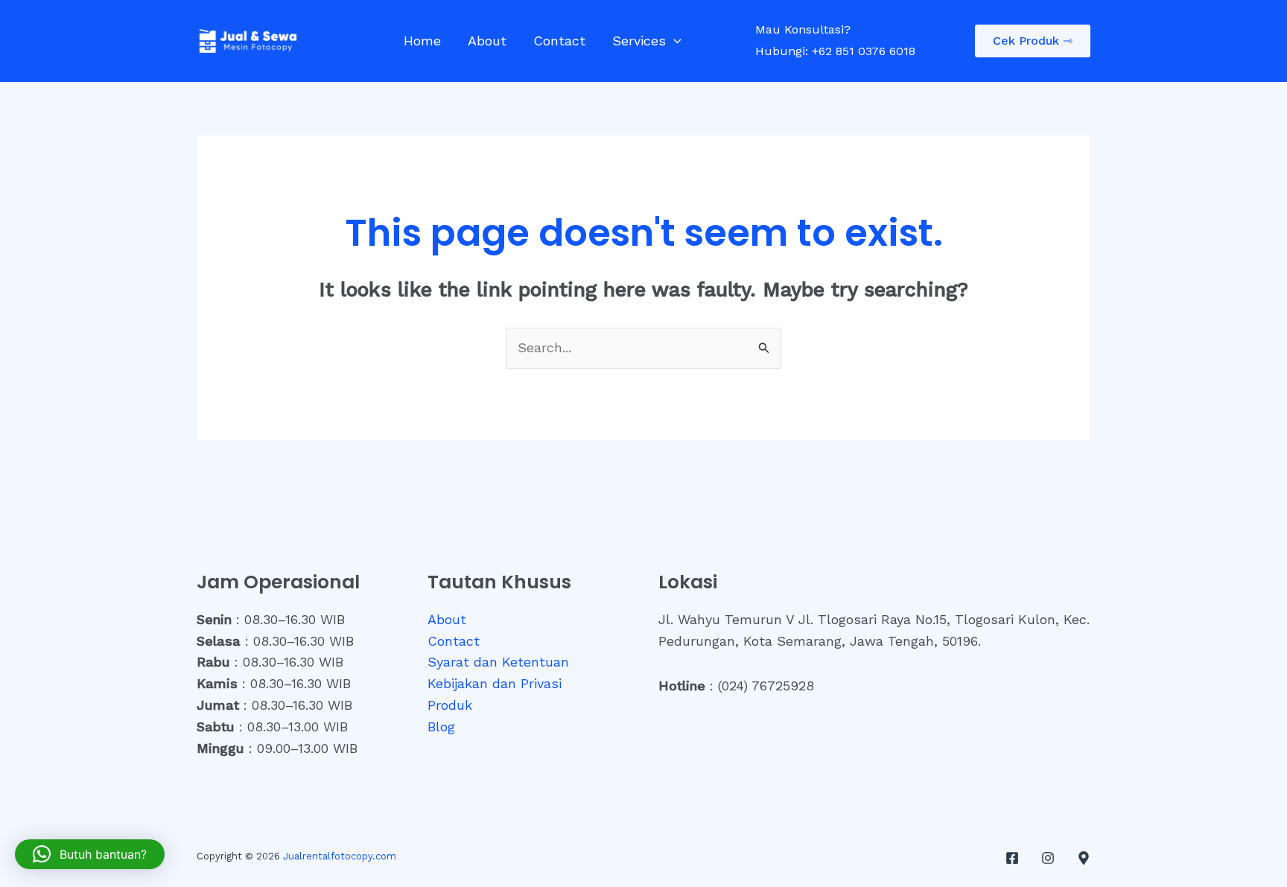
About (487, 40)
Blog (441, 726)
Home (422, 40)
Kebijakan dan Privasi (495, 683)
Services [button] (639, 40)
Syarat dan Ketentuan (498, 662)
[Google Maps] (1083, 858)
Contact (559, 40)
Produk (450, 705)
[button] (673, 41)
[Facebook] (1012, 858)
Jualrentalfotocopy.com (339, 856)
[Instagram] (1048, 858)
